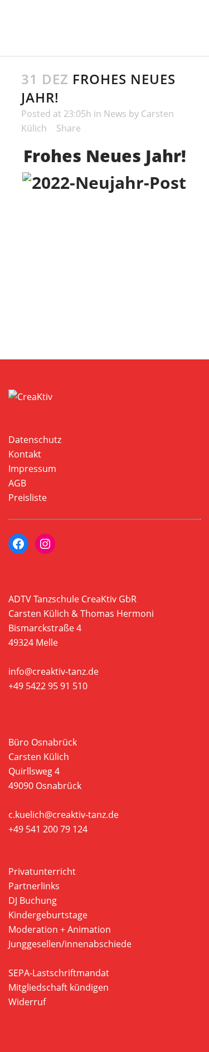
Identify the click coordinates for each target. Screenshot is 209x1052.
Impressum (32, 468)
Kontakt (24, 454)
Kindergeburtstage (48, 915)
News (115, 114)
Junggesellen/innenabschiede (70, 944)
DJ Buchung (32, 900)
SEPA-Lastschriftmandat (58, 973)
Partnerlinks (34, 886)
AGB (17, 483)
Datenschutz (34, 440)
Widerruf (27, 1002)
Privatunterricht (42, 871)
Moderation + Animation (59, 929)
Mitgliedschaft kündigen (58, 987)
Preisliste (27, 497)
